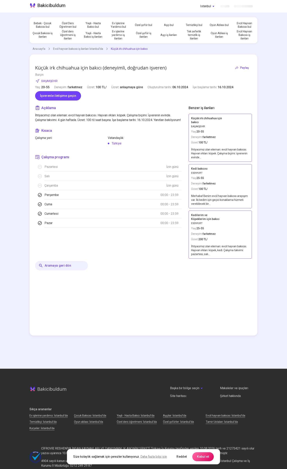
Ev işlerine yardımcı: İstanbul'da (48, 415)
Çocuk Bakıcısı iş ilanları (43, 35)
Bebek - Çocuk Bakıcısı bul (42, 25)
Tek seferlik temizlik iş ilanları (194, 35)
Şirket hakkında (230, 396)
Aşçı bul (169, 25)
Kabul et (203, 456)
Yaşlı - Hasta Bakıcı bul (93, 25)
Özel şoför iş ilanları (143, 35)
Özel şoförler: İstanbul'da (178, 421)
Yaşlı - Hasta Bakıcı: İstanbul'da (135, 415)
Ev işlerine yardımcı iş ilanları (118, 35)
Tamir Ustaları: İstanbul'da (222, 421)
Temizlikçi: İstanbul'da (43, 421)
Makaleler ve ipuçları (234, 388)
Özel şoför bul (143, 25)
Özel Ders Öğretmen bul (67, 25)
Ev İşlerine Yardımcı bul (118, 25)
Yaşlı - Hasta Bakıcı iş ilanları (93, 35)
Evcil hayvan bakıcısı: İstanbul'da (225, 415)
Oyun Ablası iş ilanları (219, 35)
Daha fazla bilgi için (153, 456)
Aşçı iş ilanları (168, 34)
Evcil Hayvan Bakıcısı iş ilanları (244, 35)
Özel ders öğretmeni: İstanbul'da (137, 421)
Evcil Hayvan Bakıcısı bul (244, 25)
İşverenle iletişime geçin (58, 96)
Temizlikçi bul (194, 25)
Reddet (181, 456)
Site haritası (178, 396)
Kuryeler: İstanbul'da (41, 428)
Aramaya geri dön (58, 265)
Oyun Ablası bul (219, 25)
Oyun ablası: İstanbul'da (88, 421)
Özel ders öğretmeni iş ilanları (68, 35)
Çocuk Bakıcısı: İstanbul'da (90, 415)
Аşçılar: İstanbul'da (174, 415)
